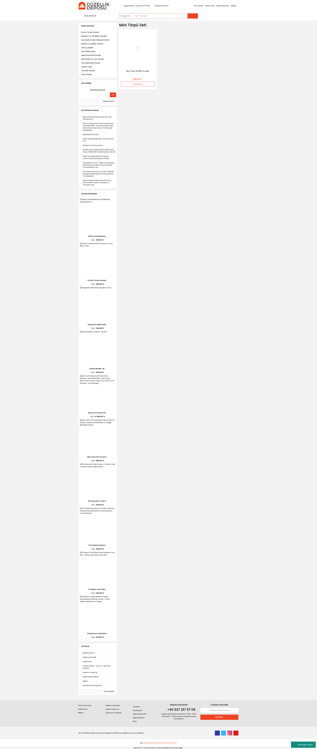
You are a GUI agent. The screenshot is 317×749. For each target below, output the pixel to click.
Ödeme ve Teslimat (113, 713)
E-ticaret (146, 748)
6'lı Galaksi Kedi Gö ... (98, 545)
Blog (134, 721)
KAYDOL (219, 717)
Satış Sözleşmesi (112, 709)
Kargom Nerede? (162, 6)
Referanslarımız (222, 6)
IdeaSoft (137, 748)
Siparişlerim (137, 710)
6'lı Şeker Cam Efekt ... (97, 589)
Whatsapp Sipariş (305, 744)
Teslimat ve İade (84, 705)
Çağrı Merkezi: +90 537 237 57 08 (137, 6)
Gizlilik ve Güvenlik (113, 705)
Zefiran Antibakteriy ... (97, 236)
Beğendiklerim (139, 717)
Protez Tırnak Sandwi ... (98, 280)
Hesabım (136, 706)
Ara (113, 95)
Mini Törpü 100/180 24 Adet (137, 71)
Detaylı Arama (108, 101)
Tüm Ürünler (198, 6)
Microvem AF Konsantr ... (97, 457)
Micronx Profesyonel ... (97, 413)
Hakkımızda (210, 6)
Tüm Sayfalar (108, 691)
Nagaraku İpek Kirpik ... (98, 324)
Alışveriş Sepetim (140, 714)
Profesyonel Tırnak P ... (97, 501)
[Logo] (94, 5)
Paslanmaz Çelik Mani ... (97, 633)
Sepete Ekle (138, 84)
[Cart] (234, 16)
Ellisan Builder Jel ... (98, 368)
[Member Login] (219, 15)
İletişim (234, 6)
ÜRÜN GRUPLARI (90, 16)
